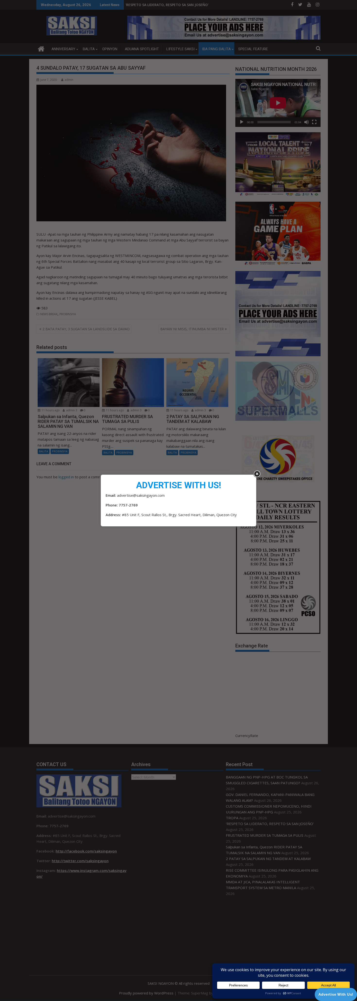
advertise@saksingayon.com (141, 495)
